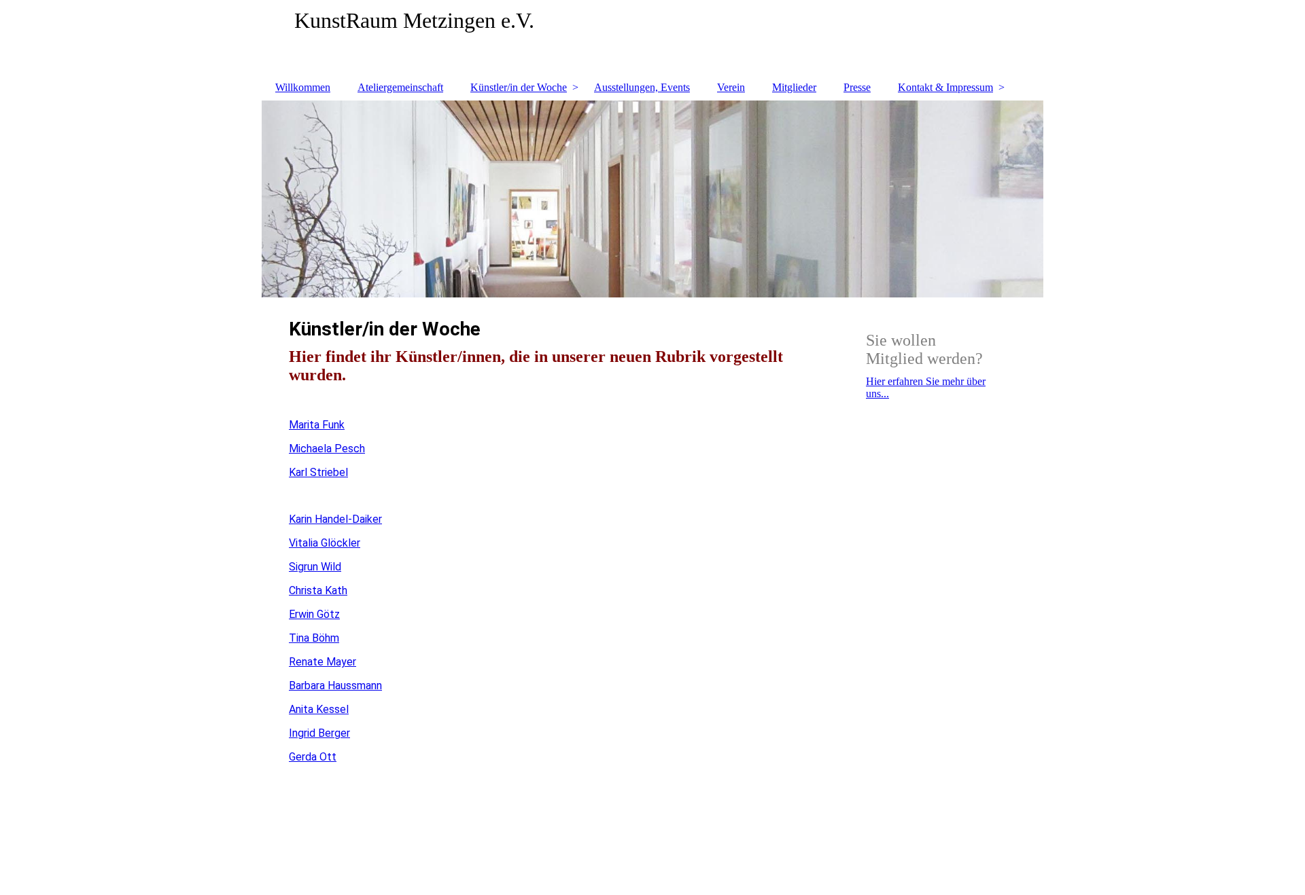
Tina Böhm (314, 638)
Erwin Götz (314, 614)
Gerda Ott (312, 756)
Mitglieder (794, 87)
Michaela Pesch (327, 448)
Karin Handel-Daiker (335, 519)
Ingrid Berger (319, 733)
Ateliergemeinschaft (400, 87)
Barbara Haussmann (335, 685)
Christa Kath (318, 590)
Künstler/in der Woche (518, 87)
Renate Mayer (322, 661)
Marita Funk (317, 424)
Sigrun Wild (315, 566)
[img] (652, 37)
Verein (731, 87)
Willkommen (302, 87)
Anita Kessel (319, 709)
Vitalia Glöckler (324, 542)
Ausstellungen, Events (642, 87)
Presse (857, 87)
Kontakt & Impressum (945, 87)
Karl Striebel (318, 472)
